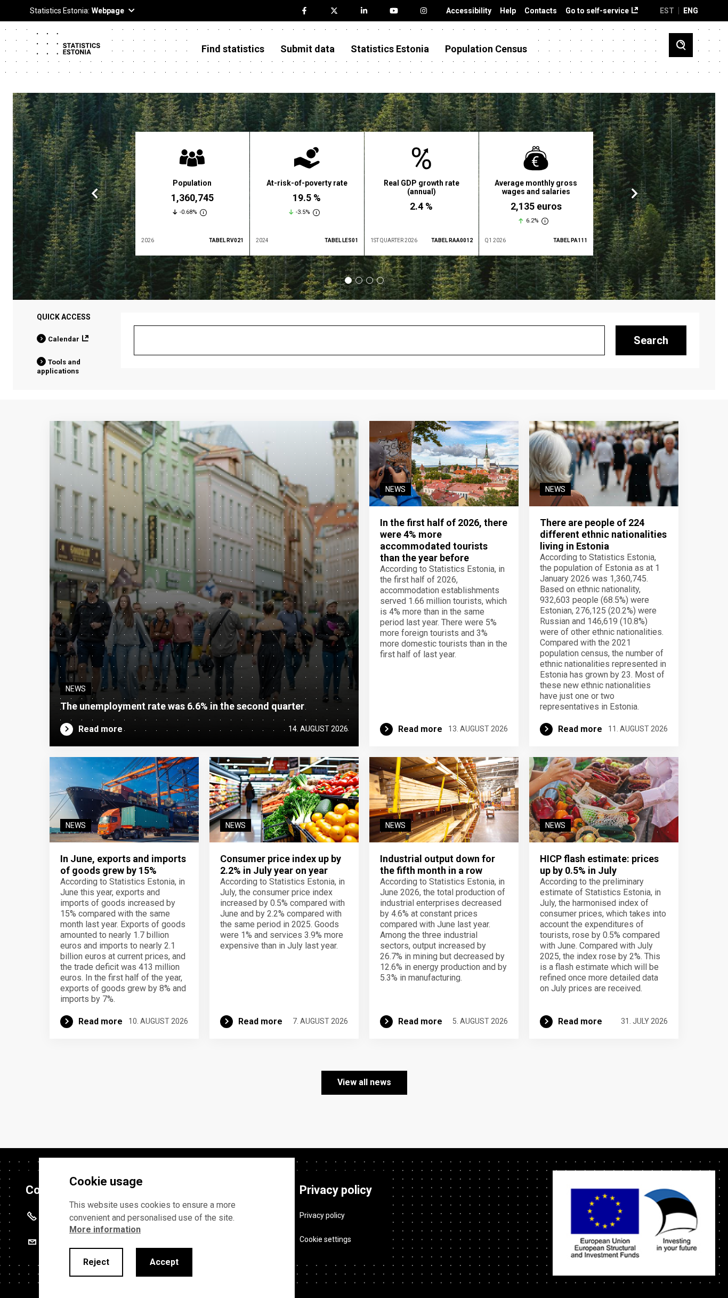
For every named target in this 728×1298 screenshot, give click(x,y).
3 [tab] (369, 280)
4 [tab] (380, 280)
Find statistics (232, 49)
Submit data (307, 49)
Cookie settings (325, 1239)
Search (651, 340)
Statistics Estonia (390, 49)
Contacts (540, 11)
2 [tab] (358, 280)
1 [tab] (348, 280)
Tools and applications (58, 366)
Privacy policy (322, 1215)
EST (667, 10)
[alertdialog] (167, 1228)
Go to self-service (597, 11)
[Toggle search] (681, 45)
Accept (164, 1262)
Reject (96, 1262)
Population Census (486, 49)
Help (508, 11)
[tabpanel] (192, 194)
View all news (364, 1082)
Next (633, 193)
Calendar (63, 339)
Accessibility (468, 11)
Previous (95, 193)
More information (105, 1229)
